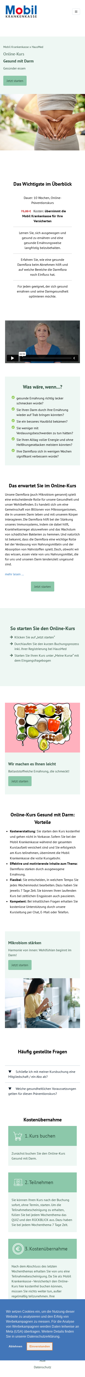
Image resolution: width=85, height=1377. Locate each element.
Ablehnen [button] (15, 1346)
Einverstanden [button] (40, 1346)
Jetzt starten (15, 81)
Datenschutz (42, 1367)
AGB (42, 1360)
